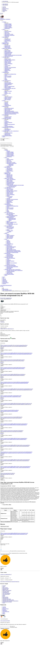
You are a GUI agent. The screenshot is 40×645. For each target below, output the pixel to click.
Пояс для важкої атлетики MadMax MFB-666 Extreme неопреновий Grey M (13, 534)
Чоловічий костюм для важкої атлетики (12, 112)
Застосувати (3, 554)
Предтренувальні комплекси (10, 124)
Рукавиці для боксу (8, 23)
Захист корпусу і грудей (9, 34)
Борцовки (6, 102)
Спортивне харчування (6, 118)
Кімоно (3, 94)
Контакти (4, 9)
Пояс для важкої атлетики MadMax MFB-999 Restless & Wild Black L (12, 375)
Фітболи (6, 64)
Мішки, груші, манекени (6, 48)
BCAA (6, 120)
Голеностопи (7, 36)
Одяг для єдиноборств (6, 80)
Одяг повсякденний (6, 89)
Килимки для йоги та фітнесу (10, 59)
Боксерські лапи (7, 45)
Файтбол (6, 71)
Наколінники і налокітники (9, 35)
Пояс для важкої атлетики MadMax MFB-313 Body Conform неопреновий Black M (15, 467)
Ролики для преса (8, 62)
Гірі (5, 77)
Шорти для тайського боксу (9, 86)
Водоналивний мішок (8, 52)
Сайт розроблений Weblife (5, 620)
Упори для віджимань (8, 63)
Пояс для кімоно (7, 99)
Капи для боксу (5, 37)
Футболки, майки (10, 230)
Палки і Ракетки (7, 47)
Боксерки (6, 103)
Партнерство (4, 10)
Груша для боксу (7, 50)
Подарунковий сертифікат (7, 135)
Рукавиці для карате (8, 25)
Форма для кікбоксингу (9, 83)
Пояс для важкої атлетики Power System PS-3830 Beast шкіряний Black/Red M (14, 383)
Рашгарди (6, 85)
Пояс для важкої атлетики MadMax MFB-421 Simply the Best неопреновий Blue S (14, 446)
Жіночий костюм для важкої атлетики (13, 250)
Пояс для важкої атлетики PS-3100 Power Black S (9, 411)
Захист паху (7, 32)
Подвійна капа (7, 39)
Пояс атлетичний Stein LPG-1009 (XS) (7, 474)
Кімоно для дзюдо (8, 98)
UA (2, 13)
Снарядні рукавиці (8, 26)
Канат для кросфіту (8, 75)
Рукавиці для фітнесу (8, 27)
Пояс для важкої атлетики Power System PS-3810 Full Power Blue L (12, 360)
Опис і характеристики (7, 298)
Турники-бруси (7, 133)
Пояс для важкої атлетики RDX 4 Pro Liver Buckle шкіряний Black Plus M (13, 346)
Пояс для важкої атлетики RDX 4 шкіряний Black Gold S (10, 396)
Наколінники (11, 164)
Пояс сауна (11, 224)
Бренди (3, 136)
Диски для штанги (8, 76)
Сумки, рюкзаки (7, 65)
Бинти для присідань (8, 109)
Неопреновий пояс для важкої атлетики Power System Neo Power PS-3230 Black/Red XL (16, 452)
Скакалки (6, 66)
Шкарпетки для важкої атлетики (10, 113)
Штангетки (7, 104)
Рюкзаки (10, 197)
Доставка (4, 6)
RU (1, 13)
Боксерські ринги (10, 267)
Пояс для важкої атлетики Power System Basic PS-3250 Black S (11, 431)
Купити (2, 357)
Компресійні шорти (12, 219)
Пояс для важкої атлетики (11, 249)
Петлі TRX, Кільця (8, 60)
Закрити (2, 568)
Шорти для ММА (8, 87)
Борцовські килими (8, 116)
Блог (3, 277)
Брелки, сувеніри (8, 58)
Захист (3, 29)
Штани (6, 92)
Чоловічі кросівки (8, 105)
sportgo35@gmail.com (15, 581)
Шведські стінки (7, 134)
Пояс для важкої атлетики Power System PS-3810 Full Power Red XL (12, 368)
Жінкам (10, 220)
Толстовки (10, 228)
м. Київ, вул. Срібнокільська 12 (5, 574)
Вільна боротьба (5, 114)
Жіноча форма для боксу (13, 215)
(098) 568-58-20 (8, 285)
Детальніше (2, 321)
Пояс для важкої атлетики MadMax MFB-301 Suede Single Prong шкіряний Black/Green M (16, 389)
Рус (1, 286)
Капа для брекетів (8, 40)
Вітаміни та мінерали (8, 122)
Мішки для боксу (8, 51)
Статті (3, 11)
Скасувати (7, 554)
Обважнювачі (7, 69)
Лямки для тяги (7, 110)
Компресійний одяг (8, 84)
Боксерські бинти (5, 42)
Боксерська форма (8, 82)
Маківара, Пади (7, 46)
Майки (10, 231)
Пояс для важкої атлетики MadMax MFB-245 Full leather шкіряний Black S (13, 424)
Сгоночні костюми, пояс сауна (10, 88)
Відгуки (1, 298)
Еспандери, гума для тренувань (10, 67)
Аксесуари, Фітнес (8, 187)
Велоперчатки (7, 28)
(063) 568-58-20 (5, 1)
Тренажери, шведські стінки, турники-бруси (10, 130)
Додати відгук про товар (4, 526)
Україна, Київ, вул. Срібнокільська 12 (7, 328)
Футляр (6, 41)
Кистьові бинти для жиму (9, 108)
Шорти (8, 232)
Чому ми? (4, 7)
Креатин (6, 123)
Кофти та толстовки (8, 91)
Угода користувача (5, 611)
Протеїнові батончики (8, 126)
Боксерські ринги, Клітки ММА (8, 127)
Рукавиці (4, 21)
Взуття (3, 100)
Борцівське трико (8, 117)
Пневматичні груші (8, 53)
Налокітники (11, 165)
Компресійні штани (12, 218)
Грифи (6, 78)
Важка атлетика (5, 106)
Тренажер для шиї (8, 68)
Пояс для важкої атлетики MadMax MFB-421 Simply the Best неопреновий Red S (14, 460)
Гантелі (8, 206)
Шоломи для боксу (8, 31)
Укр (2, 286)
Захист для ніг (7, 33)
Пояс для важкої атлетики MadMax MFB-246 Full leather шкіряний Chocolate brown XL (15, 404)
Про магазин (4, 281)
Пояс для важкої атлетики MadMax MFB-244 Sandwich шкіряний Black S (13, 439)
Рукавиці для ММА (8, 24)
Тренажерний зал (5, 72)
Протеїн (6, 125)
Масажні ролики (7, 70)
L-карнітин (7, 121)
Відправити (2, 628)
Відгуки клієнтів (5, 8)
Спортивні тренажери (8, 132)
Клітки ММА (9, 268)
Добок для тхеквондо (8, 96)
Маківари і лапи (5, 43)
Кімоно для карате (8, 97)
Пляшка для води (8, 61)
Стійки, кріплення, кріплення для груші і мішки (13, 55)
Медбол (6, 79)
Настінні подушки (8, 54)
